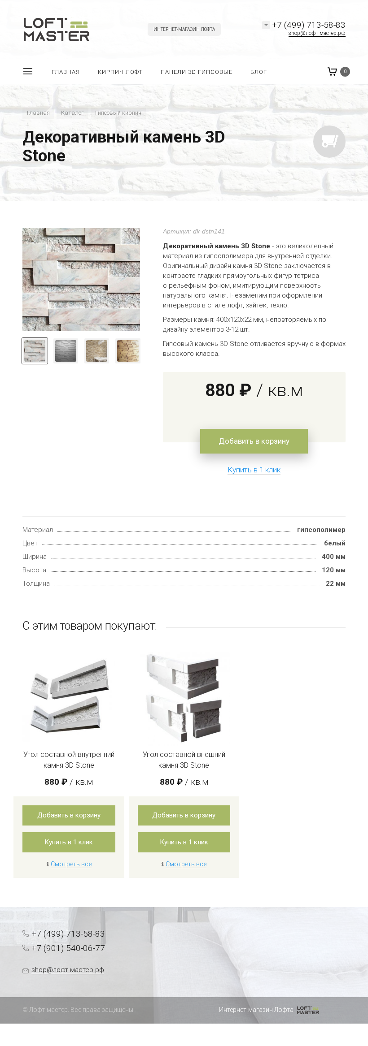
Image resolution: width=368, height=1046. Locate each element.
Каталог (72, 112)
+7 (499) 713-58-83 (309, 25)
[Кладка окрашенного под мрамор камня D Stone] (81, 279)
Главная (38, 112)
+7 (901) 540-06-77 (68, 948)
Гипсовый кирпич (118, 112)
